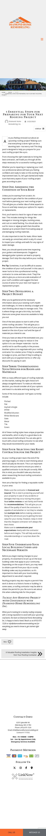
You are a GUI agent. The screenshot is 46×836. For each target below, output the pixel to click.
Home (3, 92)
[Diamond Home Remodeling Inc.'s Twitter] (14, 768)
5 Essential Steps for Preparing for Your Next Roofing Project (22, 94)
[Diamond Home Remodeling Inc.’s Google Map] (31, 768)
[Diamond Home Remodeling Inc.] (20, 22)
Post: (17, 92)
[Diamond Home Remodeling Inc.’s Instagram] (20, 768)
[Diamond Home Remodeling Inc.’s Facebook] (26, 768)
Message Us (34, 832)
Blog (10, 92)
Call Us (11, 832)
